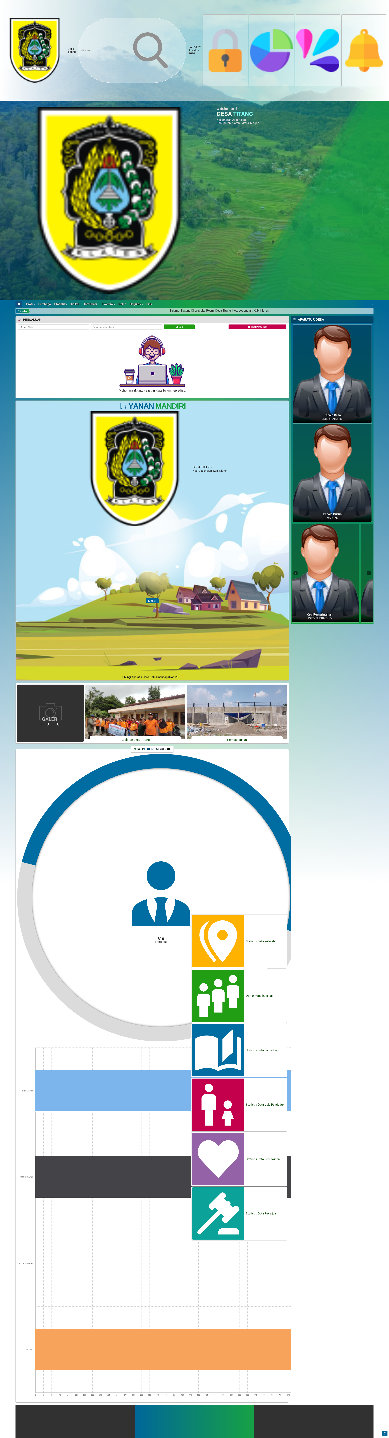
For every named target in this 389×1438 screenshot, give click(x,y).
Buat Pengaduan (259, 326)
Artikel (74, 304)
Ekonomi (108, 304)
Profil (29, 304)
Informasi (90, 304)
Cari (181, 326)
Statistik (59, 304)
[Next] (373, 304)
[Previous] (369, 304)
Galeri (122, 304)
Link (149, 304)
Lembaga (44, 304)
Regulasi (135, 304)
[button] (317, 50)
